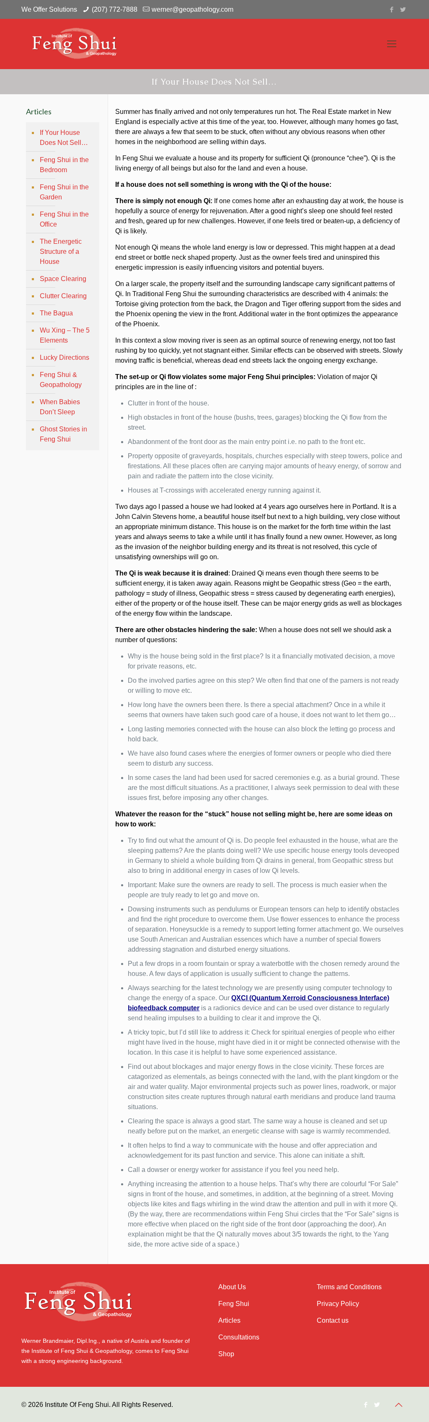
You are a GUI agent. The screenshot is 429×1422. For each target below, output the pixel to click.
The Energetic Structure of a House (61, 251)
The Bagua (56, 313)
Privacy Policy (338, 1303)
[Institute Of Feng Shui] (77, 44)
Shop (226, 1353)
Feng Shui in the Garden (64, 192)
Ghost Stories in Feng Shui (63, 434)
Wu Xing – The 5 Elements (65, 335)
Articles (229, 1320)
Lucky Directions (64, 357)
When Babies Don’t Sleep (60, 407)
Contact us (333, 1320)
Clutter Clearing (63, 295)
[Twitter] (403, 9)
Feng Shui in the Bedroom (64, 164)
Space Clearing (63, 278)
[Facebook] (392, 9)
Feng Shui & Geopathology (61, 379)
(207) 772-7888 (114, 9)
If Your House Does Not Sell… (64, 137)
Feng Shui (233, 1303)
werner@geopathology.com (192, 9)
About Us (232, 1286)
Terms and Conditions (349, 1286)
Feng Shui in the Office (64, 219)
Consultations (238, 1337)
